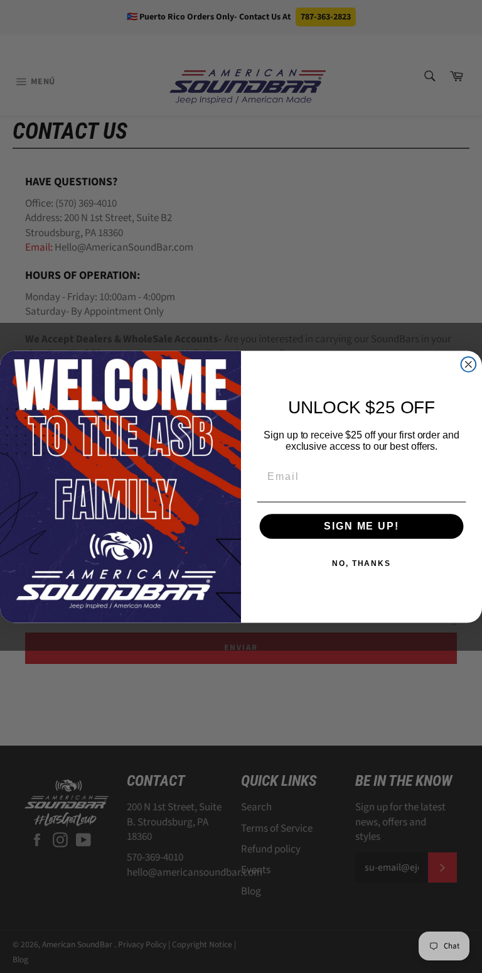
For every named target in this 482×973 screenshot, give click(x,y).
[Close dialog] (468, 364)
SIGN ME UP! (361, 526)
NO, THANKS (361, 563)
